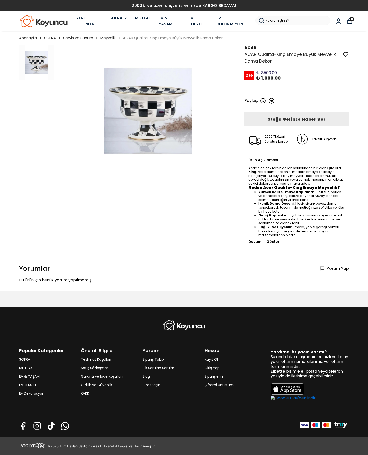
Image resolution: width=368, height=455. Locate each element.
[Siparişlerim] (338, 21)
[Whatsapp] (65, 426)
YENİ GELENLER (85, 21)
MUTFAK (143, 18)
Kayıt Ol (211, 359)
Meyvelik (108, 37)
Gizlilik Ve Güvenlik (96, 384)
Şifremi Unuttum (219, 384)
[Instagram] (37, 426)
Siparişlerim (214, 376)
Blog (146, 376)
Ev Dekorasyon (31, 393)
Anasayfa (28, 37)
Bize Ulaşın (151, 384)
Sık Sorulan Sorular (158, 367)
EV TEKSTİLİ (196, 21)
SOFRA (115, 18)
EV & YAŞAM (166, 21)
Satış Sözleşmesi (95, 367)
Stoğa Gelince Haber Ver (297, 119)
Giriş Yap (212, 367)
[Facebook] (23, 426)
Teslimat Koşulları (96, 359)
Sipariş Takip (153, 359)
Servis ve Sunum (78, 37)
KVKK (85, 393)
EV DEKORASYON (229, 21)
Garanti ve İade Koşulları (102, 376)
